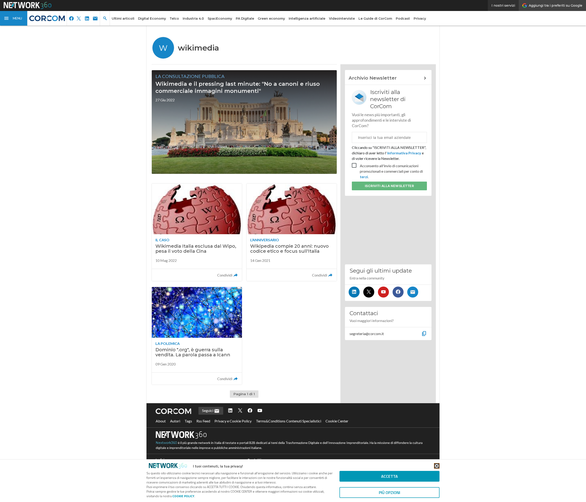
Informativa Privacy (404, 153)
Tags (188, 421)
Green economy (271, 18)
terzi (364, 176)
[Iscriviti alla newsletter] (412, 292)
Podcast (403, 18)
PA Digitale (245, 18)
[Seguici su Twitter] (368, 292)
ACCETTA (389, 476)
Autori (175, 421)
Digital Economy (152, 18)
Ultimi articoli (123, 18)
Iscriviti (389, 186)
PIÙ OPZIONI (389, 492)
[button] (13, 18)
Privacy (420, 18)
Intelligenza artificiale (307, 18)
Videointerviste (342, 18)
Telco (174, 18)
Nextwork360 (166, 443)
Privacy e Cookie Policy (233, 421)
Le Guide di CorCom (375, 18)
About (161, 421)
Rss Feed (203, 421)
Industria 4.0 (193, 18)
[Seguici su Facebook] (398, 292)
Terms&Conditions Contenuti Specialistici (288, 421)
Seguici (208, 410)
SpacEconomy (220, 18)
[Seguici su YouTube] (383, 292)
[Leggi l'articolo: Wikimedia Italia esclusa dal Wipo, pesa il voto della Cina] (197, 232)
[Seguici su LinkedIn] (354, 292)
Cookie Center (337, 421)
